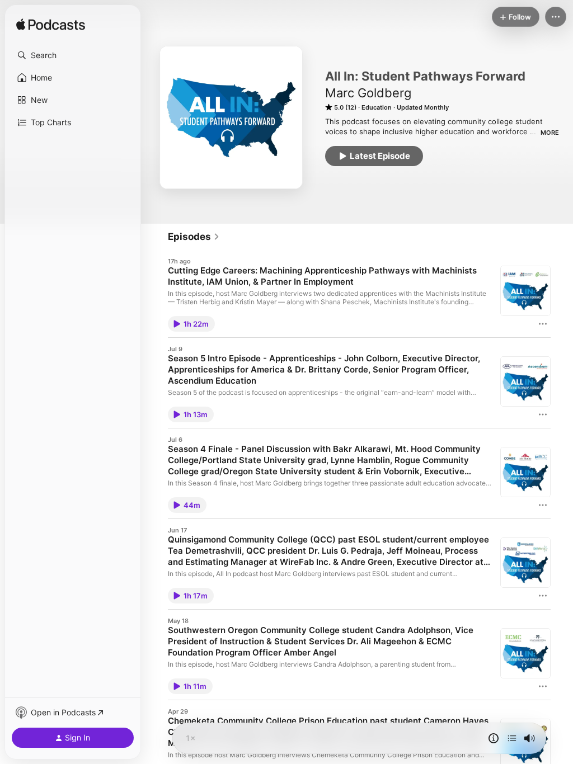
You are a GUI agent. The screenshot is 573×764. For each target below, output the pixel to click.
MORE (550, 132)
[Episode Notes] (493, 738)
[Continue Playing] (512, 738)
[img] (50, 25)
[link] (194, 236)
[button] (72, 55)
